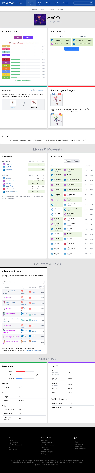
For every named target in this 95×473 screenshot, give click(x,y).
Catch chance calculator (48, 445)
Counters (51, 9)
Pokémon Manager (47, 452)
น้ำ (6, 71)
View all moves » (72, 49)
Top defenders (13, 443)
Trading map (45, 454)
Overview (34, 9)
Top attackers (13, 440)
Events (56, 3)
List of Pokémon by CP (15, 445)
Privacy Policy (78, 442)
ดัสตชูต (8, 183)
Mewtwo (8, 297)
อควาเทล (8, 178)
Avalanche (34, 320)
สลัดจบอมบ (58, 44)
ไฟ (6, 68)
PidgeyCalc (44, 447)
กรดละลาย (9, 164)
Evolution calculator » (38, 90)
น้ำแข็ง (6, 52)
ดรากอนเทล (57, 40)
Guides (48, 3)
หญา (6, 77)
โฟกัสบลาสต (10, 189)
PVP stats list (13, 449)
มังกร (5, 55)
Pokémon (31, 3)
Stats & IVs (61, 9)
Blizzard (33, 314)
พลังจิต (6, 49)
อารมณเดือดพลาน (82, 44)
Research (66, 3)
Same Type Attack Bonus (33, 197)
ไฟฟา (6, 74)
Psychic (33, 292)
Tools (39, 3)
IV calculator (45, 440)
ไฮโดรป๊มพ (9, 186)
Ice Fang (25, 320)
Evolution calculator (47, 443)
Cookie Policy (78, 446)
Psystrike (33, 298)
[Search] (91, 2)
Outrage (33, 331)
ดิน (6, 46)
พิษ (6, 62)
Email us (79, 438)
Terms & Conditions (80, 449)
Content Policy (78, 444)
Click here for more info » (33, 350)
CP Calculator (45, 449)
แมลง (6, 65)
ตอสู (6, 59)
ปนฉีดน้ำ (9, 167)
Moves (42, 9)
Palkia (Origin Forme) (12, 337)
